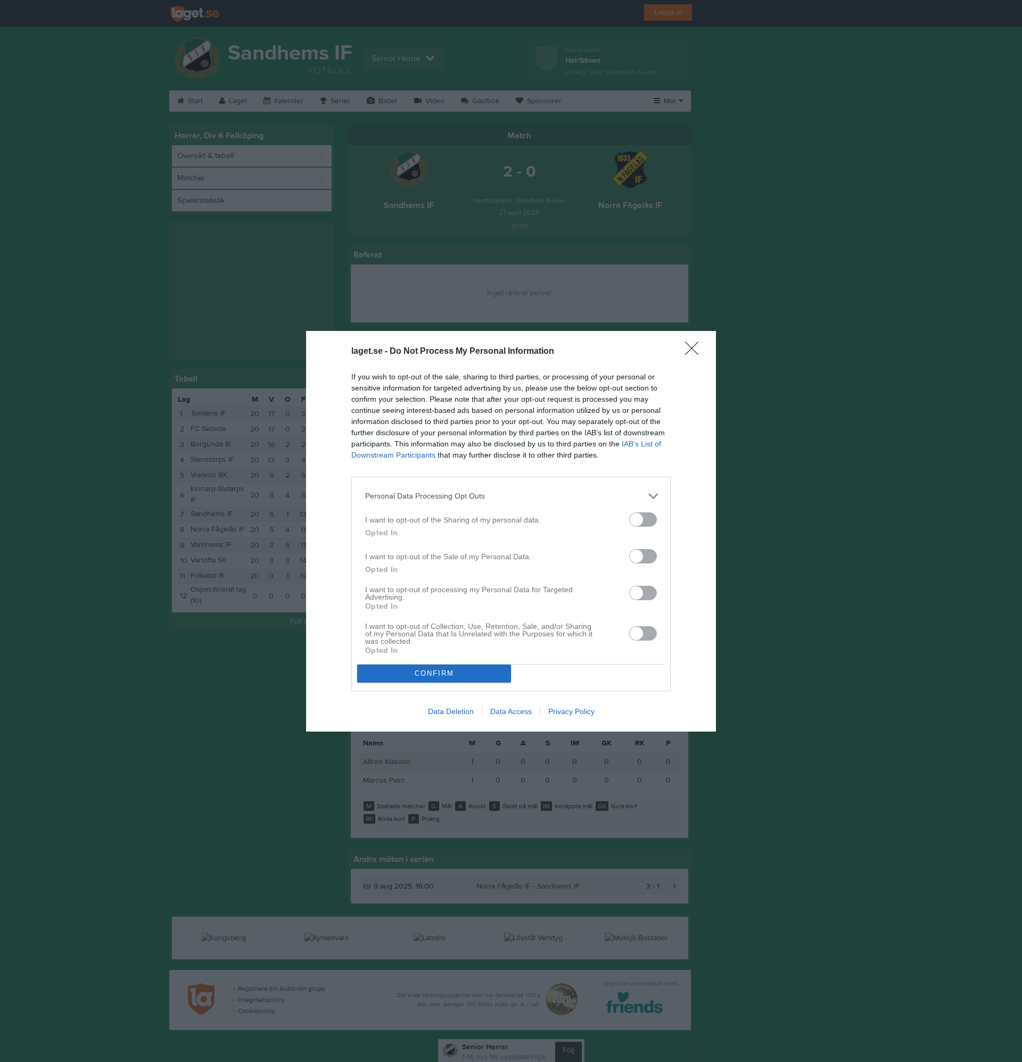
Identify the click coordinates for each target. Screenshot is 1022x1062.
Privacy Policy (571, 711)
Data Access (511, 711)
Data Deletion (451, 711)
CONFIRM (434, 673)
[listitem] (511, 496)
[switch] (643, 519)
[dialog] (511, 531)
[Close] (695, 352)
